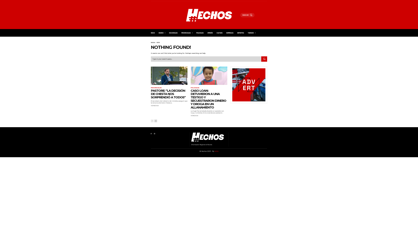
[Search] (264, 59)
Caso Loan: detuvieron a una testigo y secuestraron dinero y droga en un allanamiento (208, 99)
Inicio (153, 42)
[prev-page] (152, 121)
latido (217, 151)
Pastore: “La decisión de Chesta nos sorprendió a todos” (168, 94)
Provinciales (156, 88)
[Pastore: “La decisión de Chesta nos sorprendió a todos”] (169, 76)
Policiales (195, 88)
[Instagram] (154, 134)
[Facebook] (151, 134)
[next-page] (155, 121)
